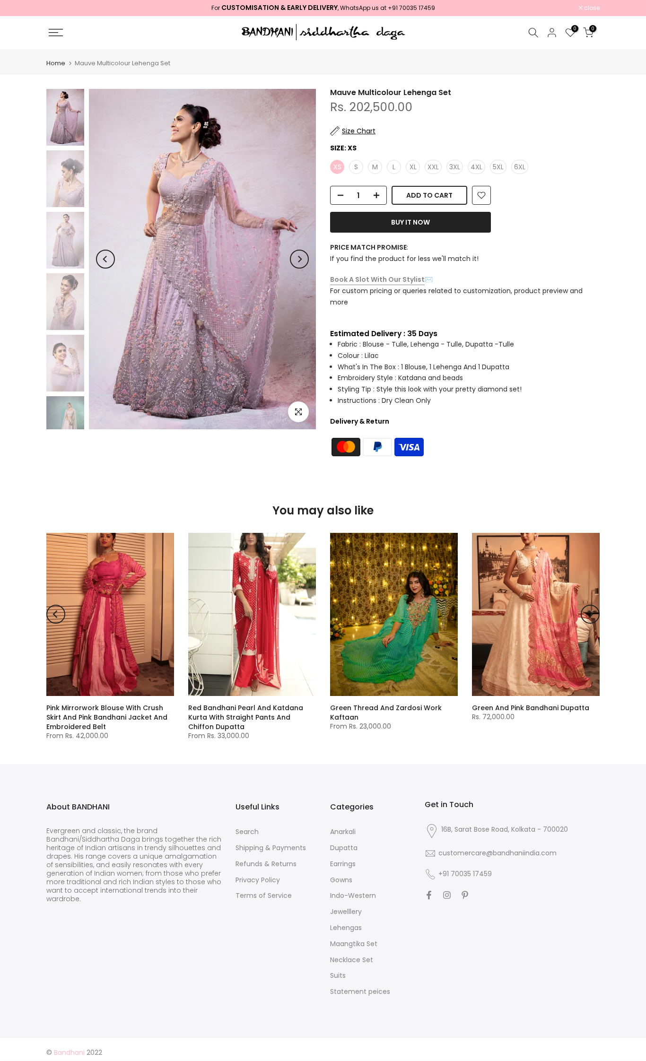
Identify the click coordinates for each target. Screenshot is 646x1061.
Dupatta (344, 848)
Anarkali (343, 831)
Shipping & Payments (271, 848)
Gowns (341, 880)
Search (247, 831)
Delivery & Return (359, 421)
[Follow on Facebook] (429, 895)
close (59, 8)
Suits (338, 975)
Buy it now (410, 222)
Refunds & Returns (266, 864)
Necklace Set (351, 960)
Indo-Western (353, 895)
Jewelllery (346, 911)
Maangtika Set (353, 943)
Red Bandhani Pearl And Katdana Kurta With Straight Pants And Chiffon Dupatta (245, 717)
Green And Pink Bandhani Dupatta (530, 708)
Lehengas (346, 927)
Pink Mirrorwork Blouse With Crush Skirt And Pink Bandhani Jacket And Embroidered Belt (106, 717)
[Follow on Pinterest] (465, 895)
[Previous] (105, 259)
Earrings (343, 864)
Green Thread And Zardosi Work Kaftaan (386, 712)
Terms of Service (264, 895)
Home (55, 63)
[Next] (299, 259)
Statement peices (360, 991)
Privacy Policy (258, 880)
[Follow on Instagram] (447, 895)
